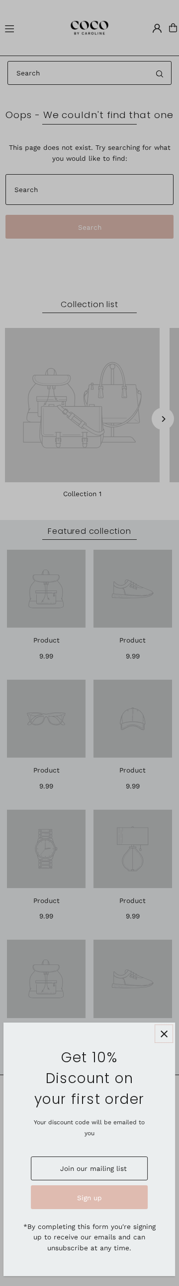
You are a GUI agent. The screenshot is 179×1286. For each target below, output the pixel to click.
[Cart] (173, 27)
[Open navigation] (29, 27)
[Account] (157, 28)
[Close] (164, 1033)
